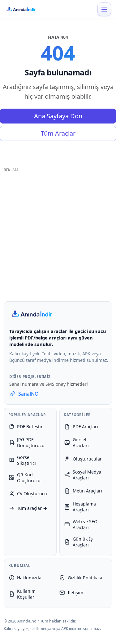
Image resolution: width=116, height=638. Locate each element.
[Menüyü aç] (104, 9)
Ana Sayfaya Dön (58, 116)
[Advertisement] (58, 234)
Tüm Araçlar (58, 133)
